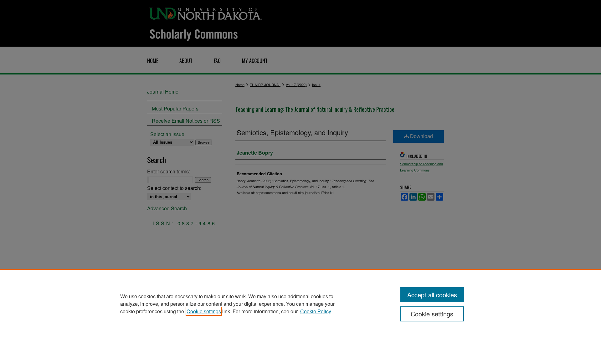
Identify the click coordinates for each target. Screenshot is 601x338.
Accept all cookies (432, 294)
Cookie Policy (315, 311)
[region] (300, 303)
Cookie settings (204, 311)
